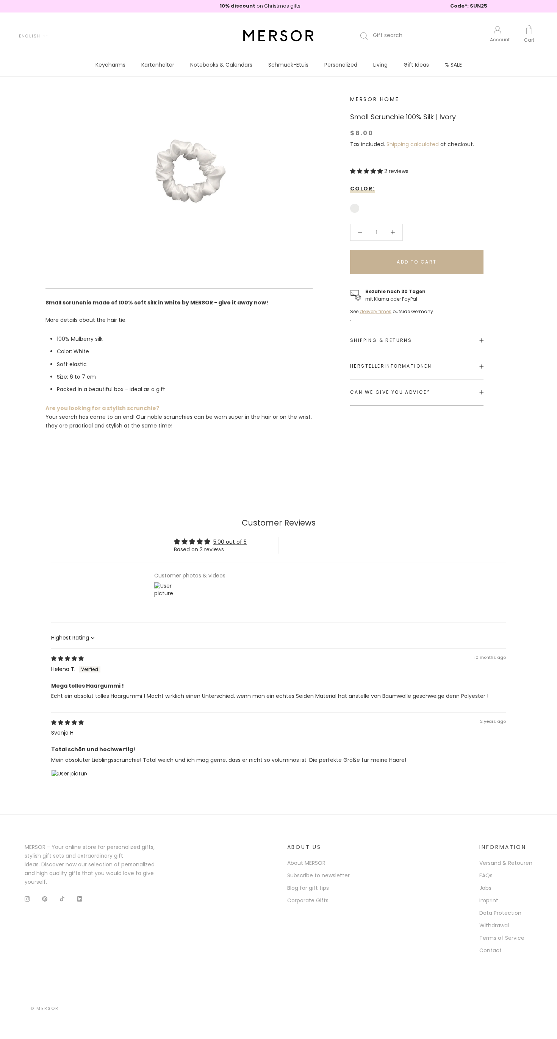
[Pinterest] (44, 898)
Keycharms (110, 65)
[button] (367, 171)
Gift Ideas (416, 65)
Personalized (340, 65)
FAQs (486, 875)
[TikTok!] (62, 898)
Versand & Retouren (505, 863)
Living (380, 65)
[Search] (419, 35)
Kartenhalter (157, 65)
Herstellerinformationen (391, 366)
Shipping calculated (412, 144)
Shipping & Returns (381, 340)
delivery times (375, 311)
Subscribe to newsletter (318, 875)
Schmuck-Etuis (288, 65)
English (30, 36)
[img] (67, 658)
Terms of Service (501, 938)
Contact (490, 950)
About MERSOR (306, 863)
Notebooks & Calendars (221, 65)
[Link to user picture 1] (69, 788)
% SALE (453, 65)
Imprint (488, 900)
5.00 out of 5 (230, 542)
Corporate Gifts (308, 900)
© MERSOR (44, 1008)
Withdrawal (494, 925)
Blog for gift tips (308, 888)
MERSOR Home (374, 99)
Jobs (485, 888)
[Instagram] (27, 898)
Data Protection (500, 913)
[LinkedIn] (79, 898)
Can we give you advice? (390, 392)
